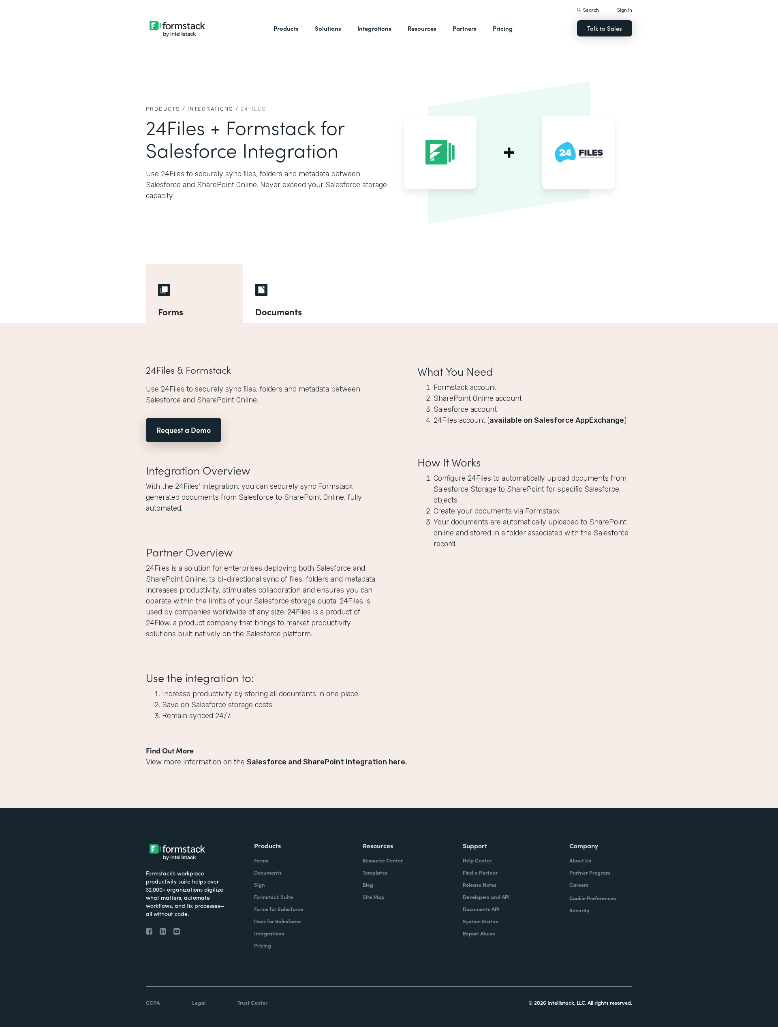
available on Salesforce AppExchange (556, 420)
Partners (465, 28)
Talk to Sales (604, 28)
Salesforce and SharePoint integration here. (327, 761)
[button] (286, 28)
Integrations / (213, 109)
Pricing (503, 28)
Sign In (624, 9)
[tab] (194, 293)
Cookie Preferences (592, 898)
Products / (166, 109)
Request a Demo (183, 430)
